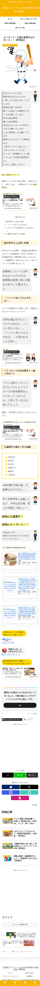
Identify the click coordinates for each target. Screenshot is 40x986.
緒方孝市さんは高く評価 (14, 221)
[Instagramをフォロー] (11, 792)
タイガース (29, 719)
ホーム (10, 973)
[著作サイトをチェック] (11, 787)
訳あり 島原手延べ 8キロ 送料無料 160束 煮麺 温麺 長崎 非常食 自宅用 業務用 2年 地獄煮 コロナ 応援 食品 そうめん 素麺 (27, 557)
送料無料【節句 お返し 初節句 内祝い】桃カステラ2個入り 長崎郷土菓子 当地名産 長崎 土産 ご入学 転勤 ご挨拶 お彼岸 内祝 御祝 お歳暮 (27, 611)
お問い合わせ (29, 973)
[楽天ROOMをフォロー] (20, 798)
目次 (17, 217)
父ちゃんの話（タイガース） (13, 719)
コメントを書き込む (20, 924)
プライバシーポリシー (10, 976)
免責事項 (29, 976)
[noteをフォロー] (29, 792)
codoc (35, 713)
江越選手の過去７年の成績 (15, 234)
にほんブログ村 (8, 642)
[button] (32, 775)
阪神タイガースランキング (11, 654)
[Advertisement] (20, 746)
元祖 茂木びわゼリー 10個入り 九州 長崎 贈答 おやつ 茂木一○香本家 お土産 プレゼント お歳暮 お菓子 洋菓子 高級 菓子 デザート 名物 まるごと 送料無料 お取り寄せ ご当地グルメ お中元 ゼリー (27, 584)
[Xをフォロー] (29, 787)
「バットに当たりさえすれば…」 (18, 224)
